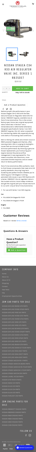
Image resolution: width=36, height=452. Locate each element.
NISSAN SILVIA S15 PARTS (11, 393)
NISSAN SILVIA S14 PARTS (11, 389)
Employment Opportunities (12, 296)
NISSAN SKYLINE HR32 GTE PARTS (14, 322)
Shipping (5, 283)
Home (4, 274)
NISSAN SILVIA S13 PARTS (11, 386)
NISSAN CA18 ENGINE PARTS (12, 425)
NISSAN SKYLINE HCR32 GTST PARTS (15, 316)
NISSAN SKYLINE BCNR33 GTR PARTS (15, 328)
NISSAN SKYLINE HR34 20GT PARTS (14, 357)
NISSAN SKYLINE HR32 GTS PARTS (14, 325)
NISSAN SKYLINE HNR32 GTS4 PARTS (15, 319)
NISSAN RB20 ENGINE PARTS (12, 419)
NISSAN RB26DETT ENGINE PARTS (14, 409)
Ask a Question (18, 250)
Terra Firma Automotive (13, 441)
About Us (5, 277)
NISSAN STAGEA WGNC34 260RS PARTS (16, 364)
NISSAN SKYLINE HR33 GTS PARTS (14, 341)
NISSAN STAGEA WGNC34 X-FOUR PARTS (16, 370)
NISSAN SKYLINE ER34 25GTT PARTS (15, 354)
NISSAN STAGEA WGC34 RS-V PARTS (15, 360)
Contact (5, 286)
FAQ (3, 293)
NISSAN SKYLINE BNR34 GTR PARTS (15, 344)
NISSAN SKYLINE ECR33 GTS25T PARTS (16, 332)
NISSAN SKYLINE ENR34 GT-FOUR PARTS (16, 348)
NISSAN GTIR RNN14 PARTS (11, 380)
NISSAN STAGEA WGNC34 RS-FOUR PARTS (17, 367)
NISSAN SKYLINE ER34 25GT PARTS (14, 351)
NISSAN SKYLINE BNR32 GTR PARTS (15, 306)
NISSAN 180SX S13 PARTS (11, 383)
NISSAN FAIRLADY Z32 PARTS (12, 396)
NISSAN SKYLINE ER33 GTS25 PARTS (15, 338)
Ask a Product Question (15, 105)
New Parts (5, 290)
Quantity (5, 92)
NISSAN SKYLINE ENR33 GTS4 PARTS (15, 335)
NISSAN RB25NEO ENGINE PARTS (14, 412)
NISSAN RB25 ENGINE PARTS (12, 415)
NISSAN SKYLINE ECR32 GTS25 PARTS (15, 309)
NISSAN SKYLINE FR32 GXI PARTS (14, 312)
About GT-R (6, 280)
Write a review (21, 221)
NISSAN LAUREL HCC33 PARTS (13, 377)
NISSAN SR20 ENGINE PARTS (12, 422)
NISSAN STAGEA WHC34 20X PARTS (14, 373)
